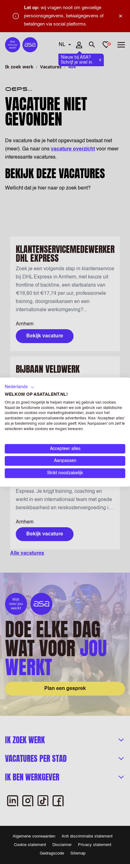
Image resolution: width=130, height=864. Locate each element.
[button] (20, 387)
